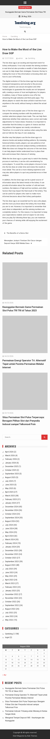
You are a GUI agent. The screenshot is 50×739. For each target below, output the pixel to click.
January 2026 (10, 463)
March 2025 (10, 496)
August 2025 (10, 477)
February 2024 (11, 543)
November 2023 (11, 554)
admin (20, 58)
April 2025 (9, 492)
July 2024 (9, 525)
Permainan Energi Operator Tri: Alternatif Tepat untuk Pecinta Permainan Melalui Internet (24, 364)
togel (7, 637)
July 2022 (9, 613)
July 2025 (9, 481)
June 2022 (9, 616)
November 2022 (11, 598)
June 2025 (9, 485)
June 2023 (9, 572)
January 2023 (10, 591)
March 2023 (10, 583)
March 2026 (10, 455)
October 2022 (10, 602)
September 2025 (12, 474)
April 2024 (9, 536)
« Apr (4, 675)
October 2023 (10, 558)
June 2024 (9, 528)
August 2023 (10, 565)
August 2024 (10, 521)
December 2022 (11, 594)
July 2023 (9, 569)
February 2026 (11, 459)
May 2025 (9, 488)
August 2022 (10, 609)
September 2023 (12, 561)
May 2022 (9, 620)
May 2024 (9, 532)
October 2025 (10, 470)
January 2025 (10, 503)
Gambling (31, 58)
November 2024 (11, 510)
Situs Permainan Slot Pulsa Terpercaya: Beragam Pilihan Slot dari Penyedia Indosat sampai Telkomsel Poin (23, 421)
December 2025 (11, 466)
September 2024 (12, 518)
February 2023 (11, 587)
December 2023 (11, 550)
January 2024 (10, 547)
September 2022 (12, 605)
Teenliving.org (25, 22)
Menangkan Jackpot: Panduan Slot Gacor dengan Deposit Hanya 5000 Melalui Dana (23, 241)
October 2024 (10, 514)
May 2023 (9, 576)
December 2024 (11, 507)
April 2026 (9, 452)
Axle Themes (32, 736)
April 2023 (9, 580)
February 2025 (11, 499)
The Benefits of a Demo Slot (17, 233)
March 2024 (10, 539)
